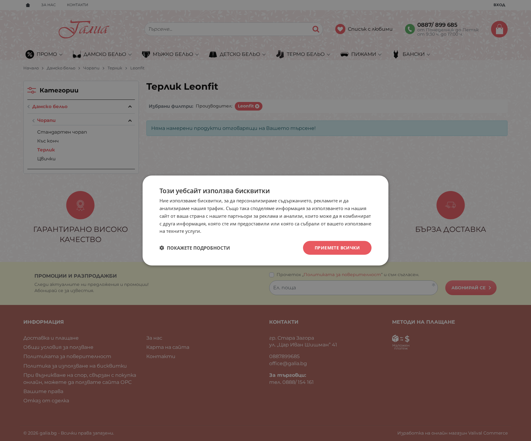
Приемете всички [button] (337, 248)
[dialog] (265, 221)
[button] (194, 247)
